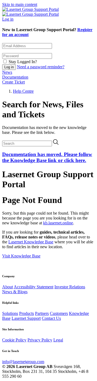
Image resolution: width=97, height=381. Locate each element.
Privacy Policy (39, 340)
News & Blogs (14, 291)
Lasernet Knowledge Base (30, 242)
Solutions (10, 313)
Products (26, 313)
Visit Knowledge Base (21, 256)
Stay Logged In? (23, 61)
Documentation (15, 77)
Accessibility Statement (33, 287)
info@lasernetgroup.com (23, 361)
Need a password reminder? (40, 66)
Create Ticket (13, 82)
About (7, 287)
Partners (42, 313)
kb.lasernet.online (58, 223)
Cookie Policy (14, 340)
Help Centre (23, 91)
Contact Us (51, 318)
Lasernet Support (26, 318)
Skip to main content (19, 4)
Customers (59, 313)
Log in (7, 19)
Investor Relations (69, 287)
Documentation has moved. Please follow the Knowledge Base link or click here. (47, 157)
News (7, 72)
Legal (58, 340)
